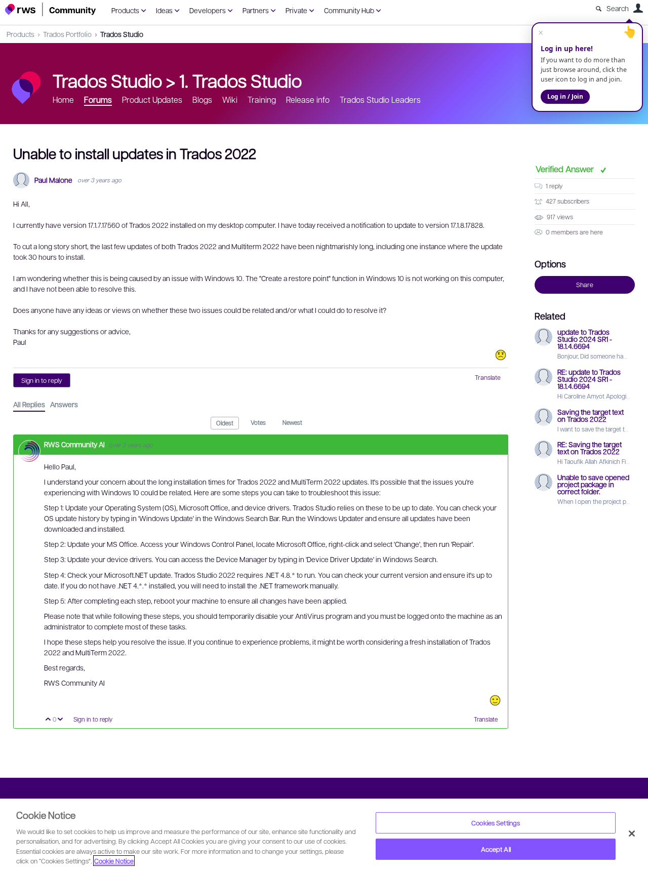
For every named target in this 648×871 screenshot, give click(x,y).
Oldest (224, 423)
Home (63, 99)
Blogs (202, 99)
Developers (207, 10)
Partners (255, 10)
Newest (292, 422)
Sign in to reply (41, 380)
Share (584, 285)
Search (617, 8)
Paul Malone (53, 180)
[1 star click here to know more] (500, 355)
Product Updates (152, 99)
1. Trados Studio (240, 80)
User (638, 8)
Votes (258, 422)
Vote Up (48, 720)
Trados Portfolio (67, 33)
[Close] (632, 833)
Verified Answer (566, 168)
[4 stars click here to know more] (495, 700)
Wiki (229, 99)
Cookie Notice (114, 860)
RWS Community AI (75, 444)
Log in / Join (565, 96)
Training (262, 99)
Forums (98, 99)
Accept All (496, 849)
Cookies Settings (495, 822)
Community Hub (349, 10)
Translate (488, 377)
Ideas (164, 10)
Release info (308, 99)
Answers (64, 404)
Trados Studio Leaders (380, 99)
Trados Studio (121, 33)
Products (125, 10)
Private (296, 10)
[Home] (50, 9)
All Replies (29, 404)
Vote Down (60, 720)
